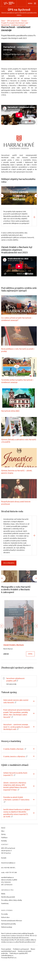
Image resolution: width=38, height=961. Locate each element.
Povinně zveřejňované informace (11, 920)
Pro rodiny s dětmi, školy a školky (11, 900)
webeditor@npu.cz (7, 955)
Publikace (4, 837)
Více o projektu (8, 563)
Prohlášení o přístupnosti (21, 949)
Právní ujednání (6, 949)
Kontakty (4, 841)
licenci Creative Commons (14, 935)
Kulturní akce (5, 917)
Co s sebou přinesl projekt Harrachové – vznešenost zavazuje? (17, 319)
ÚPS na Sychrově (19, 9)
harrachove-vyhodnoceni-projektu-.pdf (15, 679)
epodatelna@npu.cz (7, 877)
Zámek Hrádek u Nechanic (13, 645)
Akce (2, 831)
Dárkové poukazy (6, 927)
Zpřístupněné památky (8, 924)
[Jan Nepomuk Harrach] (28, 576)
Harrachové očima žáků (10, 411)
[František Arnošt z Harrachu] (10, 576)
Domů (3, 828)
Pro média (4, 914)
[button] (2, 195)
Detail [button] (30, 654)
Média (3, 894)
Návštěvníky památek (8, 897)
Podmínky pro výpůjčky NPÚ (19, 953)
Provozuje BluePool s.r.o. (9, 957)
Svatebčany (5, 903)
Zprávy (3, 834)
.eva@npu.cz (11, 863)
